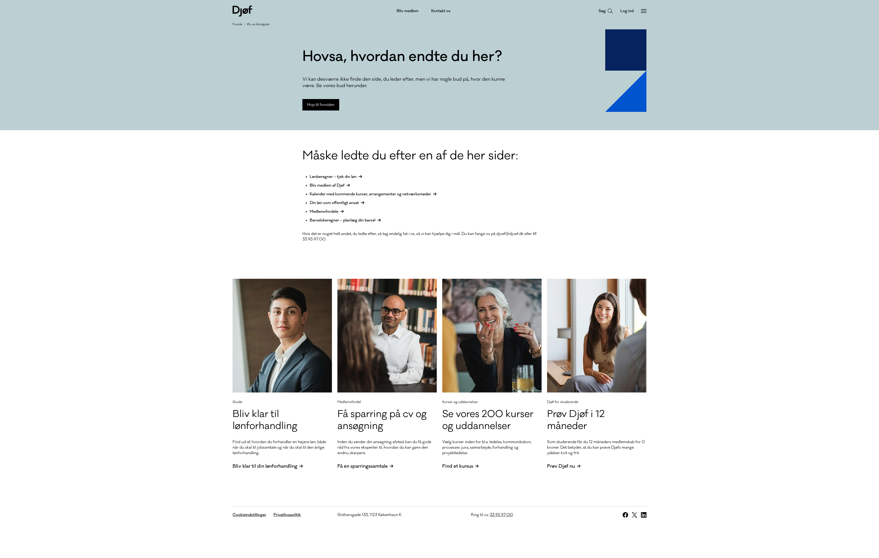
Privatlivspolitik (287, 514)
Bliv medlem (407, 11)
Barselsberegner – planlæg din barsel (342, 220)
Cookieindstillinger (249, 514)
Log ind (627, 11)
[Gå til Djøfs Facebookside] (625, 515)
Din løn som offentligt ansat (334, 202)
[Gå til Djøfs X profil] (634, 515)
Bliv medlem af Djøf (327, 185)
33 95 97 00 (501, 514)
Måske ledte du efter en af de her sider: (410, 155)
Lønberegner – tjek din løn (333, 176)
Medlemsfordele (324, 211)
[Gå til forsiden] (242, 11)
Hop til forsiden (320, 104)
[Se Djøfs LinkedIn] (643, 515)
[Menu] (643, 11)
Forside (237, 24)
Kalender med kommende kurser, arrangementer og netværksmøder (370, 194)
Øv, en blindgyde (258, 24)
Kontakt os (440, 11)
